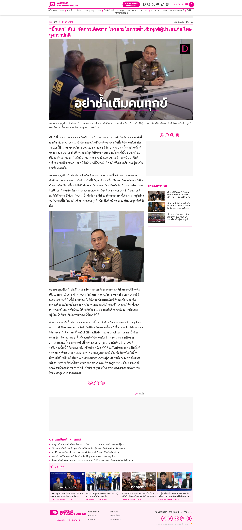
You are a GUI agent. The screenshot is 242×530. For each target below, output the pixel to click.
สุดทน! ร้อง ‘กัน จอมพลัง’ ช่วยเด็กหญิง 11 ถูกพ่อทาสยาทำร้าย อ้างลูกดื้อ (83, 456)
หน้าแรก (52, 10)
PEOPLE (132, 10)
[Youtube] (176, 518)
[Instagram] (189, 518)
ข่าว (62, 10)
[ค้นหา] (191, 4)
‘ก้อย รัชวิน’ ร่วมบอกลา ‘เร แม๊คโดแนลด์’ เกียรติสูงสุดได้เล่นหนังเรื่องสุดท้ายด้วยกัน (138, 495)
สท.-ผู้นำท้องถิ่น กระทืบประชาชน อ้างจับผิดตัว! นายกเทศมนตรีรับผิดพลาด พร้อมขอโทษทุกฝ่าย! (173, 495)
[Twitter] (98, 383)
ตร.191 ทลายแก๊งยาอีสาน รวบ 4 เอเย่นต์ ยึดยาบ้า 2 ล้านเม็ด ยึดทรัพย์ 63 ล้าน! (85, 452)
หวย (99, 10)
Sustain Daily (159, 10)
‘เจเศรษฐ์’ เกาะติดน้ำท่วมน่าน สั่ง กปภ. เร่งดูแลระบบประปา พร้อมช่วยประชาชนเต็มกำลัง (67, 495)
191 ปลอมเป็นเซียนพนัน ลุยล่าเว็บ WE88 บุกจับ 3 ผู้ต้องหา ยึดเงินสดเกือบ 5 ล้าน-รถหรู (89, 448)
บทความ (144, 10)
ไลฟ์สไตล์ (109, 10)
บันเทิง (70, 10)
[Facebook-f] (163, 518)
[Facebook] (94, 383)
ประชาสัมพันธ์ (177, 10)
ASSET (120, 10)
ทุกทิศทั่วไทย (121, 13)
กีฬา (79, 10)
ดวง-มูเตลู (89, 10)
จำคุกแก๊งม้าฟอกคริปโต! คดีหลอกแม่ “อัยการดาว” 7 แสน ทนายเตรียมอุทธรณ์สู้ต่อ (88, 444)
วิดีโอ (189, 10)
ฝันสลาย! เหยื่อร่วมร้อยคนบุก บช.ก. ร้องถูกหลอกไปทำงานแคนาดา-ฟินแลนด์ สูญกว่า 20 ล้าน (92, 460)
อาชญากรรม (68, 22)
